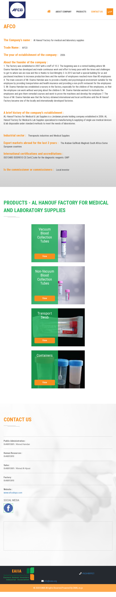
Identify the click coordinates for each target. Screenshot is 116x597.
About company (63, 11)
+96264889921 (88, 573)
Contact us (97, 11)
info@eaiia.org (50, 581)
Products (81, 11)
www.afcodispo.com (13, 492)
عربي (110, 12)
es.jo (81, 588)
